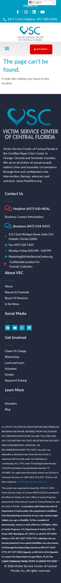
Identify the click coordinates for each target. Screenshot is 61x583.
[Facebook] (7, 327)
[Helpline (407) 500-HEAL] (8, 208)
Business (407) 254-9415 (31, 226)
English (37, 2)
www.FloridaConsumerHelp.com (32, 482)
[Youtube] (15, 327)
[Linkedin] (29, 327)
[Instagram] (22, 327)
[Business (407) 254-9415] (8, 226)
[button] (7, 48)
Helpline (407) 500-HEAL (31, 209)
